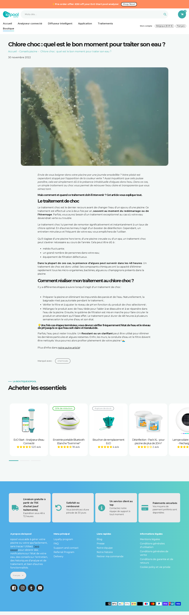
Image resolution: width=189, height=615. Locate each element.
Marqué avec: (45, 361)
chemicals (63, 361)
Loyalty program (63, 539)
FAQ (56, 543)
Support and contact (66, 547)
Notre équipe (105, 547)
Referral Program (64, 552)
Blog (99, 539)
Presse (101, 543)
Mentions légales (150, 539)
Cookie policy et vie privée (155, 567)
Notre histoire (105, 552)
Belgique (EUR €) (164, 26)
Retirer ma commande (110, 556)
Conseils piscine (28, 51)
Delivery (58, 556)
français (181, 26)
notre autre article (69, 347)
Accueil (12, 51)
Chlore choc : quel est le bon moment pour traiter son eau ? (75, 51)
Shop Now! (129, 4)
